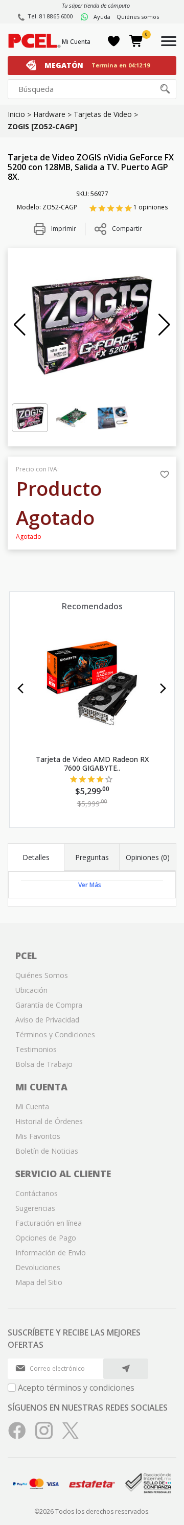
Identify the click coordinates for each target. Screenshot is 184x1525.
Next (163, 688)
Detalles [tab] (36, 857)
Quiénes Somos (41, 975)
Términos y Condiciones (55, 1034)
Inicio (16, 114)
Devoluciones (37, 1267)
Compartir (127, 228)
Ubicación (31, 990)
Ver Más (89, 884)
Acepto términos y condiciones (76, 1387)
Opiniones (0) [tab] (148, 857)
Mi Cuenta (76, 41)
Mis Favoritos (37, 1136)
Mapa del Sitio (38, 1282)
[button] (20, 325)
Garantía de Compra (48, 1005)
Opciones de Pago (45, 1238)
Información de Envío (50, 1252)
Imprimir (63, 228)
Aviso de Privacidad (47, 1019)
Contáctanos (36, 1193)
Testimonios (36, 1049)
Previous (20, 688)
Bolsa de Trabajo (44, 1064)
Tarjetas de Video (103, 114)
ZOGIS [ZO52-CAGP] (42, 126)
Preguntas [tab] (92, 857)
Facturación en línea (48, 1223)
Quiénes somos (138, 16)
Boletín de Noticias (46, 1151)
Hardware (49, 114)
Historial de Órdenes (49, 1121)
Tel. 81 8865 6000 (50, 16)
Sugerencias (35, 1208)
